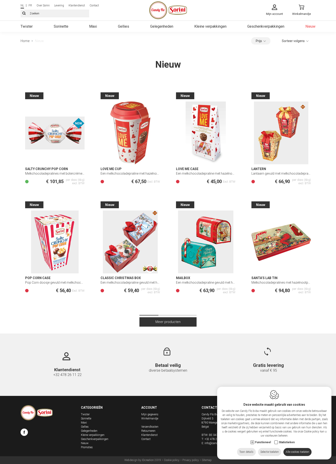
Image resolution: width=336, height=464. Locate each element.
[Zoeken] (24, 13)
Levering (59, 5)
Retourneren (148, 430)
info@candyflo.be (215, 443)
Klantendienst (77, 5)
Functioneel (263, 442)
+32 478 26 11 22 (67, 375)
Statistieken (287, 442)
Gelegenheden (161, 26)
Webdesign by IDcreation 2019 (142, 460)
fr (30, 5)
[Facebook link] (24, 433)
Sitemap (207, 460)
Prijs (259, 41)
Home (25, 41)
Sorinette (61, 26)
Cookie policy (171, 460)
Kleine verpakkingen (210, 26)
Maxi (93, 26)
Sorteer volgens (293, 41)
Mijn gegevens (149, 414)
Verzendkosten (149, 426)
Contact (94, 5)
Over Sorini (43, 5)
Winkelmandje (149, 418)
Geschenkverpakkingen (265, 26)
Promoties (87, 447)
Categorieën (92, 407)
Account (149, 407)
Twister (27, 26)
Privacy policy (190, 460)
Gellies (123, 26)
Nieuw (310, 26)
